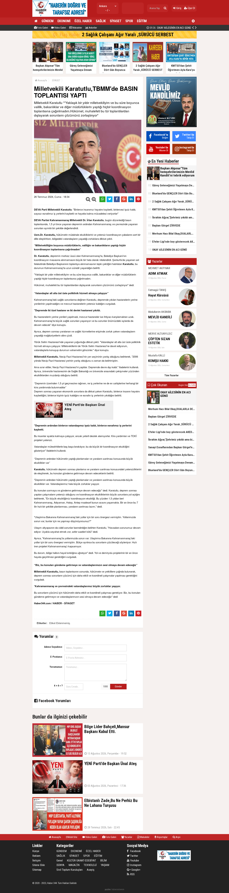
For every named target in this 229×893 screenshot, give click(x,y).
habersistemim (118, 889)
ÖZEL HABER (83, 21)
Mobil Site (72, 837)
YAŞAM (105, 865)
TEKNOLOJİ (90, 865)
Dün (186, 385)
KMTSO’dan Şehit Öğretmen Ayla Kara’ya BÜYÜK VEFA (172, 209)
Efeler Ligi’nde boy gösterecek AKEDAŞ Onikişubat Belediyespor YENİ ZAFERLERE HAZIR (172, 241)
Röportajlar (161, 837)
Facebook (135, 851)
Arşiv (177, 837)
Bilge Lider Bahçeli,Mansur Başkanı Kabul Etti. (161, 27)
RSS (132, 874)
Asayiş (90, 869)
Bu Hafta (191, 385)
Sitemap (36, 869)
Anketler (92, 27)
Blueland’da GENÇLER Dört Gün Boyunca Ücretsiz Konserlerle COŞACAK (172, 193)
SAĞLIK (101, 21)
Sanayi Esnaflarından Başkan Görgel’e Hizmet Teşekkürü (172, 447)
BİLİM (103, 860)
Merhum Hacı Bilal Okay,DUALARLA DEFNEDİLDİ (172, 233)
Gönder (118, 686)
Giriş (178, 8)
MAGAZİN (74, 865)
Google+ (134, 869)
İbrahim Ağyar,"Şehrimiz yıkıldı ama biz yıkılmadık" (172, 217)
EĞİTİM (142, 21)
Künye (35, 851)
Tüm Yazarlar (171, 375)
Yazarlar (128, 837)
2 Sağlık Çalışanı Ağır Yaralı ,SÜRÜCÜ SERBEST (128, 34)
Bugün (181, 385)
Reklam (36, 855)
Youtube (134, 860)
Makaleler (77, 27)
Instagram (135, 865)
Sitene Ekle (38, 865)
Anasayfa (42, 80)
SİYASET (115, 21)
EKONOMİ (64, 21)
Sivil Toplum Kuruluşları (69, 869)
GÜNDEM (47, 21)
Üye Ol (191, 8)
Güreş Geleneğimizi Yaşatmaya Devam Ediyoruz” (172, 185)
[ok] (165, 8)
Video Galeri (60, 27)
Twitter (133, 855)
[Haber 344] (59, 16)
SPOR (129, 21)
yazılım (108, 889)
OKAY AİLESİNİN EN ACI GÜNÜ (167, 249)
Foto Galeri (42, 27)
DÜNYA (60, 865)
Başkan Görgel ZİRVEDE (164, 225)
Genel (59, 860)
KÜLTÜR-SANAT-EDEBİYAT (81, 860)
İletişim (36, 860)
